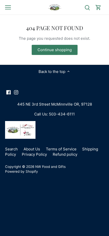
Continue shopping (55, 49)
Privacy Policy (34, 154)
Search (11, 149)
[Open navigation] (8, 7)
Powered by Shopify (21, 171)
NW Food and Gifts (50, 167)
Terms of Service (61, 149)
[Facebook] (8, 92)
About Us (32, 149)
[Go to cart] (98, 7)
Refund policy (65, 154)
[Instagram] (16, 92)
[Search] (87, 7)
